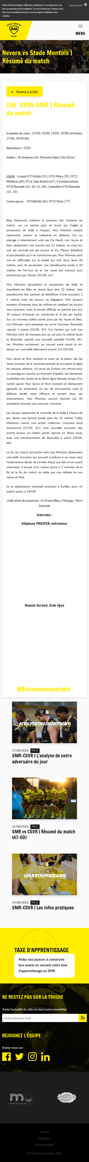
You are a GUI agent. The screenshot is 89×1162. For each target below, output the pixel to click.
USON (10, 176)
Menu (80, 33)
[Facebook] (6, 1056)
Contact (44, 1132)
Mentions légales (44, 1144)
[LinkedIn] (45, 1056)
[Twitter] (19, 1056)
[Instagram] (32, 1056)
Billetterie (44, 1138)
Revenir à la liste (27, 91)
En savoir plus (76, 4)
